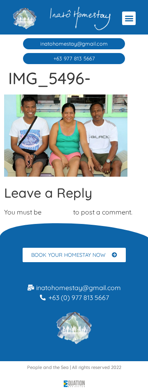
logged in (57, 212)
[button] (129, 18)
